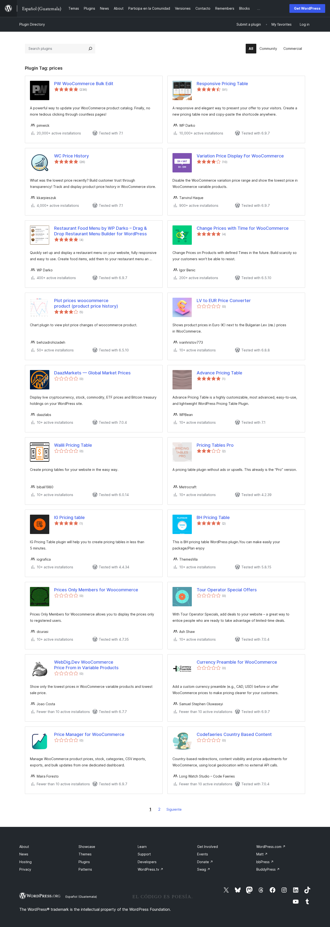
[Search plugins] (90, 48)
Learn (142, 847)
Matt (262, 854)
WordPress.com (271, 847)
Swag (203, 869)
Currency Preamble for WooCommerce (237, 662)
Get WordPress (307, 8)
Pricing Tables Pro (215, 445)
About (24, 847)
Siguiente (174, 809)
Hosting (25, 862)
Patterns (85, 869)
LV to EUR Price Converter (224, 300)
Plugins (84, 862)
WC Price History (71, 155)
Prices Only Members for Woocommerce (96, 589)
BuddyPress (268, 869)
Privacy (25, 869)
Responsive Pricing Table (222, 83)
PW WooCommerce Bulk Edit (83, 83)
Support (144, 854)
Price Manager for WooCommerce (89, 734)
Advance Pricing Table (219, 372)
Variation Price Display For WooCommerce (240, 155)
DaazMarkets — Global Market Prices (92, 372)
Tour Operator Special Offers (227, 589)
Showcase (87, 847)
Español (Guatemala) (81, 896)
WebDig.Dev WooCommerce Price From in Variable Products (86, 665)
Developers (147, 862)
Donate (205, 862)
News (23, 854)
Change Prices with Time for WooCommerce (243, 228)
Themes (85, 854)
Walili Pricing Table (73, 445)
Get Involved (207, 847)
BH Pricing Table (213, 517)
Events (202, 854)
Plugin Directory (32, 24)
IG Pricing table (69, 517)
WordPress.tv (150, 869)
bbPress (265, 862)
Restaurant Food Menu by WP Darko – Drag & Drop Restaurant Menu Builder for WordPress (100, 231)
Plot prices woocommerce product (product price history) (86, 303)
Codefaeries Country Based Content (234, 734)
